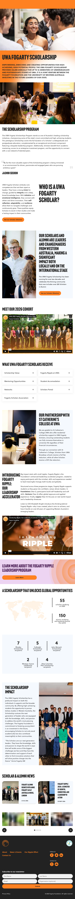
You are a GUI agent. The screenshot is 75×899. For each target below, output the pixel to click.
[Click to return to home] (5, 843)
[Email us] (56, 864)
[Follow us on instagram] (56, 855)
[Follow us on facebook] (52, 855)
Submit (37, 886)
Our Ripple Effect (31, 852)
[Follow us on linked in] (61, 855)
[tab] (34, 830)
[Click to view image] (13, 819)
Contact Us (6, 855)
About (4, 852)
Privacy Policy (6, 894)
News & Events (16, 852)
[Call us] (52, 864)
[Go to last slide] (4, 830)
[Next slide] (70, 830)
